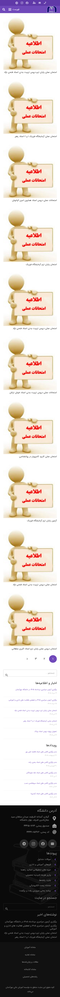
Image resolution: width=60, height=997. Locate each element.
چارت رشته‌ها (45, 880)
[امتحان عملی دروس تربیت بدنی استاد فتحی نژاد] (30, 299)
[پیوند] (45, 3)
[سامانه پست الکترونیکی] (54, 885)
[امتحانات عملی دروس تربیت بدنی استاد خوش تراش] (30, 363)
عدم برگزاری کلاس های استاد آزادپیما (44, 793)
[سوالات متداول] (54, 859)
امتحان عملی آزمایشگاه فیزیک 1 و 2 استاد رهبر (36, 136)
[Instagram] (21, 3)
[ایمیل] (52, 843)
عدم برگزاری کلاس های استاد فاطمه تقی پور (41, 751)
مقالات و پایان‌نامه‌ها (30, 962)
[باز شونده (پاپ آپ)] (34, 3)
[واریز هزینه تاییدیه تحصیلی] (54, 875)
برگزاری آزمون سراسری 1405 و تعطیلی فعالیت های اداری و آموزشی (33, 700)
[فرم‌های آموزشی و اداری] (54, 864)
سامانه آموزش (30, 947)
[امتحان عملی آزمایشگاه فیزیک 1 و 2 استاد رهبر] (30, 107)
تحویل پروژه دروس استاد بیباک (46, 731)
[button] (14, 9)
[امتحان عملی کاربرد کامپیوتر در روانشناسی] (30, 427)
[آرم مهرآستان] (51, 9)
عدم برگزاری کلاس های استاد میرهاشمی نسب (40, 783)
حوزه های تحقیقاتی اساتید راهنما (36, 870)
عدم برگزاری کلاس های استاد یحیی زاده (43, 762)
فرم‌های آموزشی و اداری (40, 864)
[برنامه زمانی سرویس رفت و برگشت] (54, 890)
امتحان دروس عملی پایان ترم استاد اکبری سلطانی (34, 649)
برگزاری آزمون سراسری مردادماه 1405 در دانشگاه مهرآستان (36, 689)
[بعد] (27, 659)
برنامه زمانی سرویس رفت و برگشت (35, 890)
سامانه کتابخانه (30, 969)
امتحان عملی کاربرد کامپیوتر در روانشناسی (38, 456)
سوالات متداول (44, 859)
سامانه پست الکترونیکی (40, 885)
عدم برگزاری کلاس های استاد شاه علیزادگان (41, 772)
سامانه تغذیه (30, 954)
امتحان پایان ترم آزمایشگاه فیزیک (41, 264)
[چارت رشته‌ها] (54, 880)
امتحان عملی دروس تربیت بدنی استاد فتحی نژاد (35, 328)
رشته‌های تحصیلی (30, 976)
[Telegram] (16, 3)
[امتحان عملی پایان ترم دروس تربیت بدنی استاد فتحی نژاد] (30, 43)
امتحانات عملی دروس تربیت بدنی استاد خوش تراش (33, 392)
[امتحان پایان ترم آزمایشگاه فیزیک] (30, 235)
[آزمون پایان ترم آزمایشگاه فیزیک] (30, 491)
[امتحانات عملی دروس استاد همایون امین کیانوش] (30, 171)
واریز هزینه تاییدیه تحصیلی (38, 875)
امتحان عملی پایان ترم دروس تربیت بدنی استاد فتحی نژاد (30, 72)
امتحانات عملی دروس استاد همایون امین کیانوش (34, 200)
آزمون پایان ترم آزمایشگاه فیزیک (42, 520)
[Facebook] (27, 3)
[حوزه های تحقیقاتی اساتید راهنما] (54, 869)
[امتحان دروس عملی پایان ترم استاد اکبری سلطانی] (30, 619)
